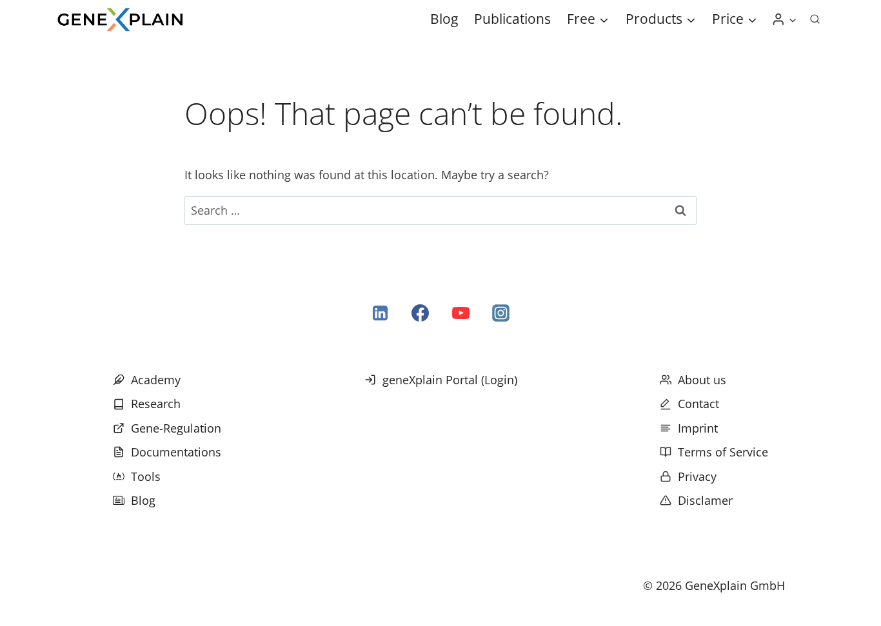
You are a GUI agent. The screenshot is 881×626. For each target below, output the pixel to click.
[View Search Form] (815, 19)
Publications (512, 19)
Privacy (697, 476)
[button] (792, 19)
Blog (444, 19)
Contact (698, 403)
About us (702, 379)
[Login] (784, 19)
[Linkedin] (380, 313)
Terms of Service (723, 452)
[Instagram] (500, 313)
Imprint (698, 428)
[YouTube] (460, 313)
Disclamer (705, 500)
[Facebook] (420, 313)
